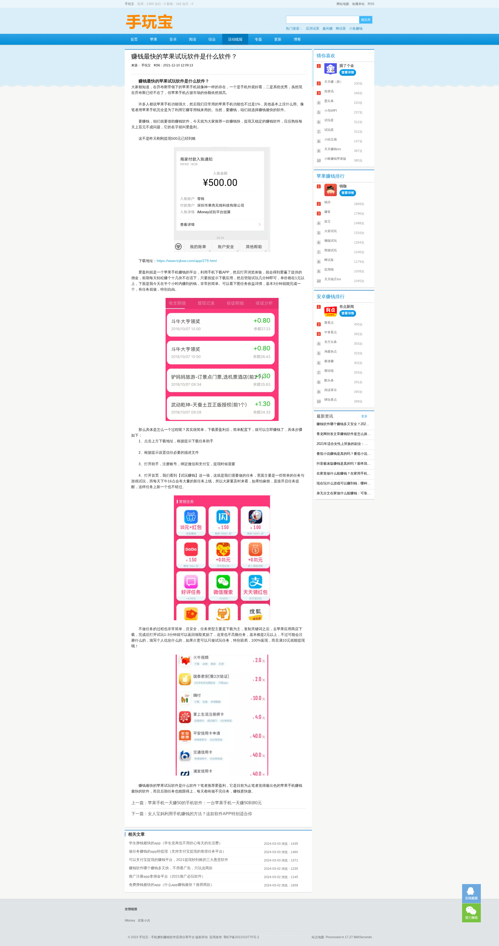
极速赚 (329, 361)
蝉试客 (341, 28)
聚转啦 (329, 371)
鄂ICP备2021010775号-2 (241, 937)
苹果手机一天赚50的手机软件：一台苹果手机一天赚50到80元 (205, 803)
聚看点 (329, 322)
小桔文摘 (330, 139)
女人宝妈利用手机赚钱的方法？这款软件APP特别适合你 (200, 813)
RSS (371, 4)
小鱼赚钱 (356, 28)
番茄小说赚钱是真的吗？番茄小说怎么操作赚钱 (344, 454)
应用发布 (215, 937)
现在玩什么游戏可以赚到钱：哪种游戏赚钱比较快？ (344, 483)
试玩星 (329, 120)
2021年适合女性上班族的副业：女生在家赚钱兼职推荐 (344, 444)
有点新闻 (346, 306)
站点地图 (318, 937)
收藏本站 (358, 4)
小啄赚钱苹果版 (335, 159)
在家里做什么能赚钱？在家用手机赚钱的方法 (344, 473)
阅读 (192, 39)
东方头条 (330, 342)
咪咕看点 (330, 399)
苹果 (153, 39)
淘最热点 (330, 351)
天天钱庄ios (332, 279)
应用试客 (312, 28)
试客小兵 (144, 920)
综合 (212, 39)
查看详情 (348, 72)
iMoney (130, 920)
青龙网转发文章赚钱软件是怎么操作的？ (344, 434)
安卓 (173, 39)
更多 (364, 416)
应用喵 (329, 269)
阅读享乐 (330, 390)
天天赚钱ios (332, 149)
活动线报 (235, 39)
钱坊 (327, 202)
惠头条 (329, 101)
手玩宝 (129, 4)
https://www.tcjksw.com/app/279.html (187, 261)
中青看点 (330, 332)
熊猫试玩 (330, 250)
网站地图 (343, 4)
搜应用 (365, 20)
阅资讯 (329, 91)
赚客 (327, 212)
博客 (297, 39)
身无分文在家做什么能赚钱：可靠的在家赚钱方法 (344, 493)
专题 (258, 39)
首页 (134, 39)
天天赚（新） (333, 82)
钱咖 (343, 186)
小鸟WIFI (330, 110)
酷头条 (329, 380)
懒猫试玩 (330, 240)
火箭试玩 (330, 231)
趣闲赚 (328, 28)
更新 (277, 39)
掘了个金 (346, 65)
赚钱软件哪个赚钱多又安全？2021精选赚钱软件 (344, 424)
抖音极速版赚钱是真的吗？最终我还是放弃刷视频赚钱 (344, 463)
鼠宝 (327, 221)
